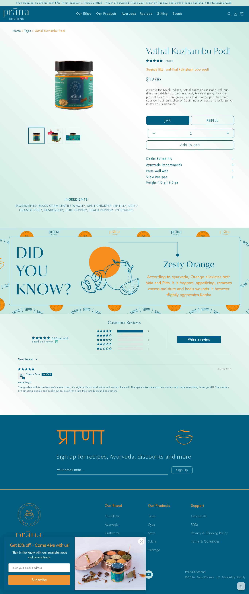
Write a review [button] (199, 340)
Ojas (151, 524)
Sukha (152, 541)
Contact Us (199, 516)
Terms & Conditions (205, 541)
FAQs (195, 524)
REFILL (212, 120)
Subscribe (39, 580)
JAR (168, 120)
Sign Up (182, 470)
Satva (152, 533)
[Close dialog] (141, 541)
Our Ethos (112, 516)
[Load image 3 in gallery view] (73, 136)
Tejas (27, 31)
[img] (26, 369)
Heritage (154, 550)
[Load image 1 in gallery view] (36, 136)
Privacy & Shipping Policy (209, 533)
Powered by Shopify (233, 577)
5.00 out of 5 (60, 338)
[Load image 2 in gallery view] (55, 136)
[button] (229, 13)
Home (17, 31)
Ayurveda (112, 524)
